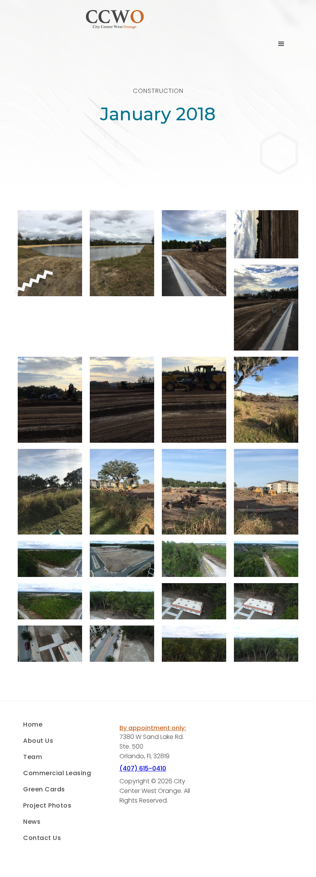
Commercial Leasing (57, 773)
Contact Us (42, 838)
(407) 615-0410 (142, 768)
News (31, 822)
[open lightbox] (50, 256)
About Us (38, 741)
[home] (115, 44)
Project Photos (47, 805)
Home (32, 724)
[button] (281, 44)
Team (32, 757)
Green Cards (44, 789)
